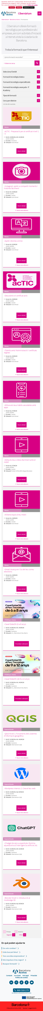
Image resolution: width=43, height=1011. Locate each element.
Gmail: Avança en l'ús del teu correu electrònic (19, 570)
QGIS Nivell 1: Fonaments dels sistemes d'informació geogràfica (20, 734)
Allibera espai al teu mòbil (15, 514)
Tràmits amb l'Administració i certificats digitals (20, 351)
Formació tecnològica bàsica (13, 77)
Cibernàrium (25, 13)
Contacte (9, 975)
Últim (21, 935)
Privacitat (34, 975)
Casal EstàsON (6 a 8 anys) (15, 624)
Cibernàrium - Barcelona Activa (11, 19)
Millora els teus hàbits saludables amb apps (20, 406)
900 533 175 (23, 990)
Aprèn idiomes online (13, 241)
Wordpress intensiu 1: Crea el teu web (20, 788)
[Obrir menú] (40, 13)
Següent (9, 935)
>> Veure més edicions (21, 210)
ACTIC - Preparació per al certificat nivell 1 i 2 (21, 132)
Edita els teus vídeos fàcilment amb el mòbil (20, 461)
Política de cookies (33, 5)
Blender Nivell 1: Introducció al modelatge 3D (17, 899)
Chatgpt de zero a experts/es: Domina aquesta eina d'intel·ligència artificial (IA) (20, 844)
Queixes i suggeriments (29, 1008)
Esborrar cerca (10, 63)
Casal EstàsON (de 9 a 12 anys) (17, 679)
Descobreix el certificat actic (16, 295)
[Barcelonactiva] (9, 13)
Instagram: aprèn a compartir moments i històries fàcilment (21, 187)
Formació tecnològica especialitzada (16, 82)
